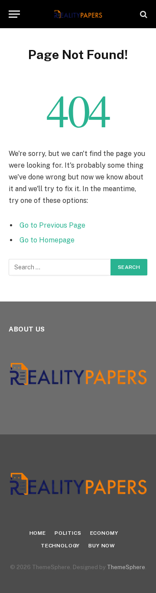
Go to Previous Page (52, 225)
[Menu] (14, 14)
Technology (60, 546)
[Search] (142, 14)
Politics (68, 533)
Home (37, 533)
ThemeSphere (126, 567)
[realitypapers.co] (78, 14)
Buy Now (101, 546)
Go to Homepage (47, 240)
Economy (104, 533)
